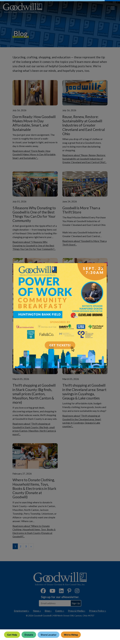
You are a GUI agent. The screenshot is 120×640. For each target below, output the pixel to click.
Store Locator (48, 634)
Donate (29, 634)
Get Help (12, 634)
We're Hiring (71, 634)
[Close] (102, 267)
